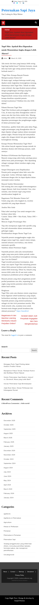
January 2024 (8, 497)
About (5, 571)
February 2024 (9, 493)
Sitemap (21, 571)
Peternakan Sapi (10, 539)
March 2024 (8, 489)
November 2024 (9, 455)
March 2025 (8, 437)
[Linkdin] (23, 3)
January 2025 (8, 446)
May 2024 (7, 480)
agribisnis (7, 514)
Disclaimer (30, 571)
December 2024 (9, 450)
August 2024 (8, 468)
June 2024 (7, 476)
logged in (14, 335)
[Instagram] (20, 3)
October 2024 (8, 459)
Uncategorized (9, 554)
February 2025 (9, 442)
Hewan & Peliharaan (11, 526)
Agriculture (8, 522)
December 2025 (9, 420)
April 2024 (7, 485)
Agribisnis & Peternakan (12, 518)
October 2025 (8, 425)
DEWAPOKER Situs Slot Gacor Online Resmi (19, 580)
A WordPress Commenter (10, 403)
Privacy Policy (19, 575)
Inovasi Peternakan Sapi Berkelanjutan (18, 384)
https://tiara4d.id (22, 311)
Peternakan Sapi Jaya (18, 10)
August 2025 (8, 433)
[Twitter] (17, 3)
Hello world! (25, 403)
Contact (12, 571)
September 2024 (10, 463)
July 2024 (7, 472)
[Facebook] (14, 3)
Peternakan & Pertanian (12, 535)
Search (5, 347)
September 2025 (10, 429)
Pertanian (7, 531)
